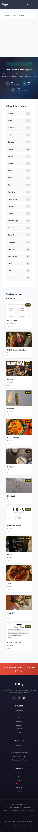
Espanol (19, 780)
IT (17, 4)
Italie (19, 714)
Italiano (19, 773)
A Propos (19, 745)
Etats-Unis (19, 728)
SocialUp (32, 810)
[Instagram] (19, 698)
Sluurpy (19, 732)
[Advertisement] (19, 38)
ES (24, 4)
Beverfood (6, 810)
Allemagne (19, 725)
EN (21, 4)
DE (32, 4)
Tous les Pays (19, 710)
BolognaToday (15, 810)
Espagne (19, 721)
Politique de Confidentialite (19, 752)
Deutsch (19, 787)
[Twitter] (24, 698)
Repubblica (9, 807)
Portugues (19, 791)
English (19, 776)
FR (28, 4)
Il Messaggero (18, 807)
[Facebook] (14, 698)
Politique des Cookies (19, 760)
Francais (19, 784)
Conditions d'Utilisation (19, 756)
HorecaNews (27, 807)
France (19, 718)
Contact (19, 749)
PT (35, 4)
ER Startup (24, 810)
